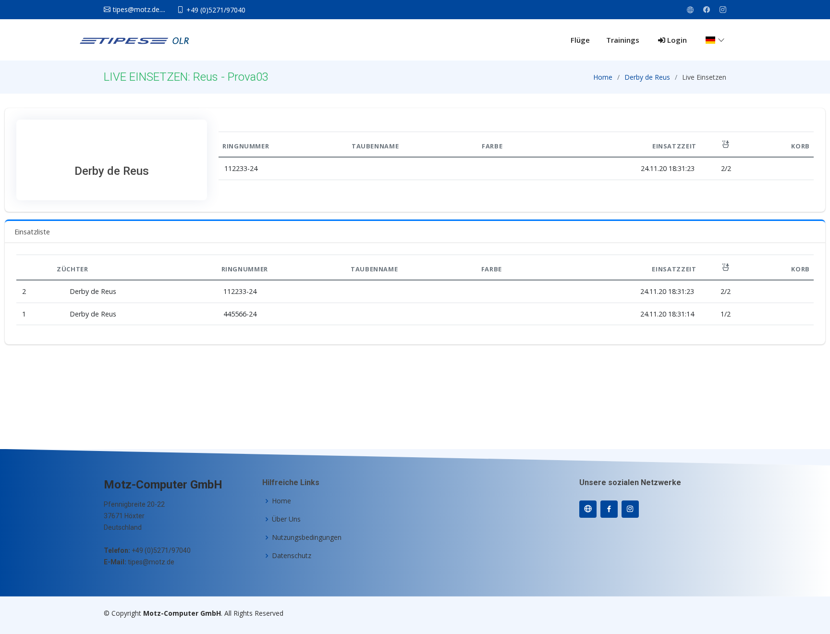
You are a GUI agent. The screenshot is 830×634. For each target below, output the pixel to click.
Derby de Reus (647, 77)
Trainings (622, 40)
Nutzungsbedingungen (307, 537)
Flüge (580, 40)
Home (602, 77)
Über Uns (286, 519)
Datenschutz (291, 555)
